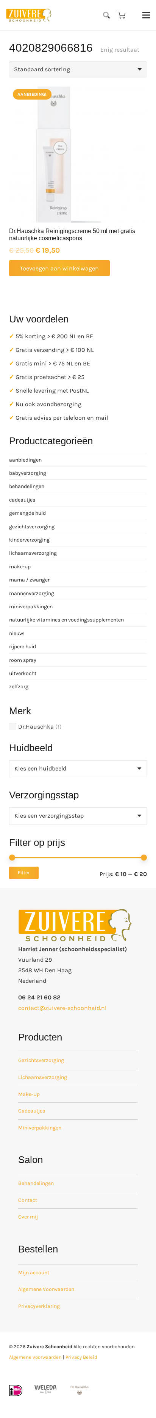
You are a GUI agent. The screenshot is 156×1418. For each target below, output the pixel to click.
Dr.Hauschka (36, 726)
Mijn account (33, 1272)
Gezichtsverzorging (41, 1060)
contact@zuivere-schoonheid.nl (62, 1007)
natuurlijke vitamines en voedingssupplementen (66, 620)
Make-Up (29, 1094)
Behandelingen (36, 1183)
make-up (20, 566)
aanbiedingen (25, 460)
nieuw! (17, 633)
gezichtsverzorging (32, 526)
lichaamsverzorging (33, 553)
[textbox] (40, 768)
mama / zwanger (29, 580)
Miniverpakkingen (39, 1128)
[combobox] (78, 769)
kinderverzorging (29, 540)
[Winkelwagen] (121, 15)
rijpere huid (22, 646)
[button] (106, 15)
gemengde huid (27, 513)
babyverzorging (27, 473)
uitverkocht (22, 673)
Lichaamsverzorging (42, 1077)
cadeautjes (22, 500)
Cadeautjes (31, 1111)
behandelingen (26, 486)
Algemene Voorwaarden (46, 1289)
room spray (22, 660)
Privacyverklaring (39, 1306)
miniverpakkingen (31, 606)
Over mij (28, 1217)
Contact (27, 1200)
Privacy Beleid (81, 1357)
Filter (24, 872)
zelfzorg (18, 686)
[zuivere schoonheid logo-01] (28, 15)
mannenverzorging (31, 593)
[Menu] (146, 15)
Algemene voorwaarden (35, 1357)
